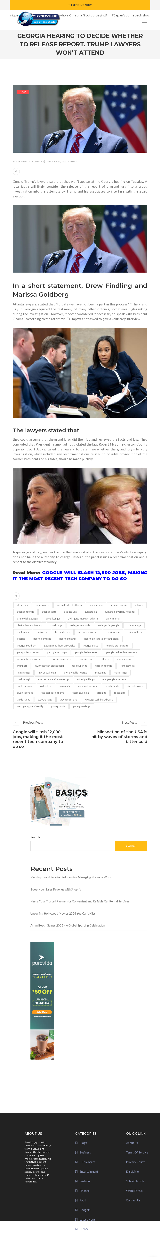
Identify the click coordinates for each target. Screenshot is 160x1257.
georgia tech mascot (86, 652)
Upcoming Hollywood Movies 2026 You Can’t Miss (63, 913)
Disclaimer (133, 1171)
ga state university (88, 632)
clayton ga (56, 625)
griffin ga (104, 659)
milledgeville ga (86, 679)
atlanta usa (70, 611)
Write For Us (134, 1190)
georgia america (42, 638)
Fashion (84, 1181)
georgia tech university (30, 659)
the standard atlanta (53, 692)
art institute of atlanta (69, 605)
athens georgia (118, 605)
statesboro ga (135, 686)
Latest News (87, 1219)
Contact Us (133, 1200)
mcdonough (23, 679)
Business (85, 1152)
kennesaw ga (127, 665)
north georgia (24, 686)
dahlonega (23, 632)
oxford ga (45, 686)
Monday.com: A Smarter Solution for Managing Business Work (70, 877)
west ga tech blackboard (99, 699)
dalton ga (42, 632)
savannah (64, 686)
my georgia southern (114, 679)
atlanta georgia (25, 611)
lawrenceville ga (47, 672)
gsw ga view (124, 659)
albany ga (22, 605)
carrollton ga (52, 618)
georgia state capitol (117, 645)
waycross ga (45, 699)
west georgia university (30, 706)
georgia (21, 638)
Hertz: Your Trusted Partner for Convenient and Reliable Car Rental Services (79, 901)
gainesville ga (134, 632)
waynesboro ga (68, 699)
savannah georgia (88, 686)
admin (36, 161)
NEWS (23, 92)
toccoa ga (119, 692)
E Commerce (87, 1162)
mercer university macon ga (53, 679)
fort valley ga (62, 632)
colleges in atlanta (80, 625)
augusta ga (90, 611)
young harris (58, 706)
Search (35, 837)
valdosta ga (23, 699)
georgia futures (67, 638)
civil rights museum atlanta (83, 618)
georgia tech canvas (28, 652)
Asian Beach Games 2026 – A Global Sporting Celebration (67, 925)
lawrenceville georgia (75, 672)
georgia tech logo (57, 652)
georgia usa (85, 659)
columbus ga (134, 625)
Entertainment (88, 1171)
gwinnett (22, 665)
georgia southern (26, 645)
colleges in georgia (108, 625)
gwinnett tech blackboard (49, 665)
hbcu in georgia (103, 665)
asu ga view (96, 605)
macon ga (100, 672)
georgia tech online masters (121, 652)
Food (82, 1200)
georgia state (90, 645)
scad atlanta (112, 686)
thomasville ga (80, 692)
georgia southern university (59, 645)
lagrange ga (23, 672)
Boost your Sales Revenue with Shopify (55, 889)
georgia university (61, 659)
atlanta (139, 605)
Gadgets (85, 1210)
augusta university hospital (120, 611)
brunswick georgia (27, 618)
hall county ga (79, 665)
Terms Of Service (137, 1152)
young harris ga (81, 706)
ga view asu (113, 632)
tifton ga (101, 692)
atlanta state (49, 611)
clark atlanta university (30, 625)
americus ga (42, 605)
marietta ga (120, 672)
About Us (132, 1142)
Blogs (83, 1142)
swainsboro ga (25, 692)
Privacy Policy (135, 1162)
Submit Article (135, 1181)
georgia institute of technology (101, 638)
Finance (84, 1190)
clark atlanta (113, 618)
